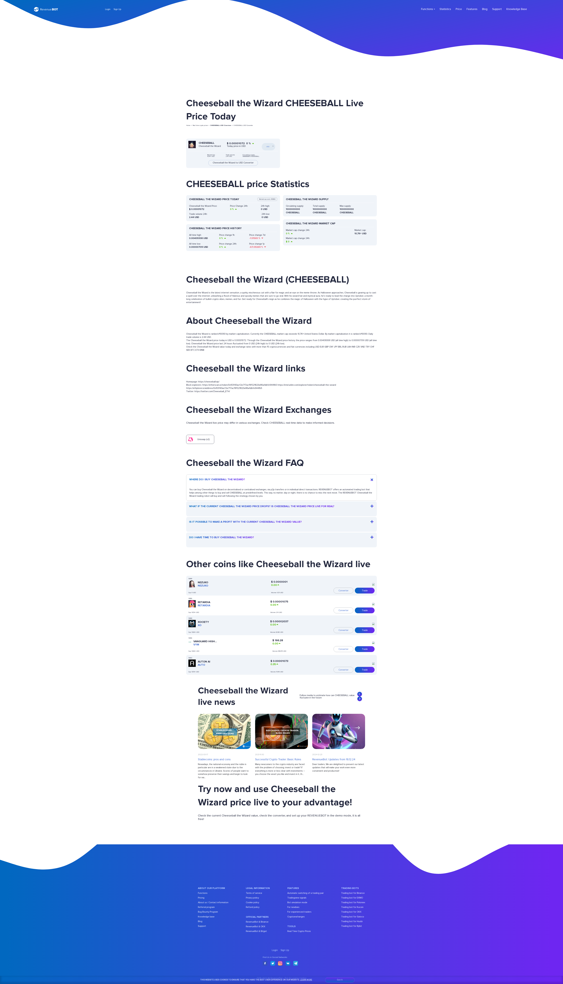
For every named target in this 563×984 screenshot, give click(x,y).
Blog (484, 9)
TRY (368, 346)
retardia (204, 605)
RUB (344, 346)
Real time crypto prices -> (201, 125)
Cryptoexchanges (296, 916)
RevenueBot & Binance (257, 921)
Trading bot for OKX (351, 912)
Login (107, 9)
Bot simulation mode (297, 902)
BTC (193, 350)
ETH (197, 350)
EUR (322, 346)
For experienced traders (299, 912)
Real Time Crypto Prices (299, 931)
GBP (326, 346)
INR (353, 346)
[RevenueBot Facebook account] (265, 963)
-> (221, 125)
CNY (331, 346)
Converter (344, 590)
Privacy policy (252, 897)
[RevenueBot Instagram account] (280, 963)
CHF (372, 346)
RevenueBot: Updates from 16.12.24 (333, 759)
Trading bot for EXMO (352, 897)
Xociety (203, 622)
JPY (336, 346)
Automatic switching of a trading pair (305, 893)
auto (201, 664)
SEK (188, 350)
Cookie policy (252, 902)
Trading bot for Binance (353, 893)
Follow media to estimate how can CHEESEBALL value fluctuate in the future (327, 696)
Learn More (306, 979)
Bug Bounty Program (208, 912)
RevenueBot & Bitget (256, 931)
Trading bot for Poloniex (353, 902)
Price (459, 9)
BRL (340, 346)
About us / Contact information (213, 902)
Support (497, 9)
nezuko (203, 585)
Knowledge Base (516, 9)
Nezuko (203, 582)
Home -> (189, 125)
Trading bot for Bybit (351, 926)
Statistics (445, 9)
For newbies (293, 907)
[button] (359, 694)
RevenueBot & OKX (255, 926)
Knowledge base (206, 916)
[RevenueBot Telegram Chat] (295, 963)
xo (199, 625)
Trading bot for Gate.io (352, 916)
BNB (202, 350)
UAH (349, 346)
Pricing (201, 897)
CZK (358, 346)
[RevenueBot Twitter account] (272, 963)
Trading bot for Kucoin (352, 907)
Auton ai (204, 661)
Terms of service (254, 893)
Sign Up (117, 9)
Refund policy (252, 907)
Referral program (206, 907)
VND (363, 346)
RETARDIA (204, 602)
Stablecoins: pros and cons (214, 759)
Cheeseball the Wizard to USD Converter (233, 163)
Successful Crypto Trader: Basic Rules (278, 759)
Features (472, 9)
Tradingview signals (296, 897)
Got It (340, 979)
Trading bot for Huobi (352, 921)
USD (317, 346)
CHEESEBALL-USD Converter (243, 125)
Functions (202, 893)
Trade (365, 590)
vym (196, 644)
